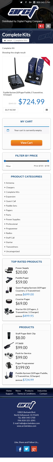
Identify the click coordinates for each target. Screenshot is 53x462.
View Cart (27, 142)
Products (29, 390)
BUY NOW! (10, 110)
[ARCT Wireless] (22, 8)
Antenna (10, 183)
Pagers (9, 210)
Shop (9, 40)
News (18, 390)
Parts (8, 215)
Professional (12, 224)
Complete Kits (12, 192)
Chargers (10, 187)
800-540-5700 (43, 2)
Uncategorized (13, 251)
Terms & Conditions (26, 393)
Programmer (11, 228)
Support (9, 393)
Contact (43, 393)
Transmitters (12, 247)
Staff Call (10, 237)
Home (9, 390)
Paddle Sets (11, 205)
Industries (42, 390)
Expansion (10, 196)
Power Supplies (13, 219)
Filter (8, 166)
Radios (9, 233)
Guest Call (11, 201)
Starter (9, 242)
